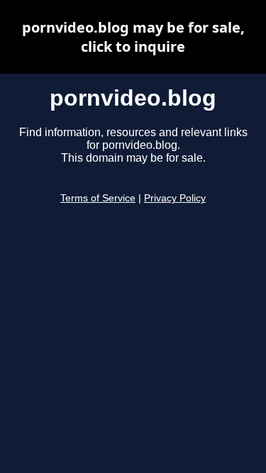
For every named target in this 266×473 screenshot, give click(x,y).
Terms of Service (97, 198)
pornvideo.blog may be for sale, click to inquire (133, 37)
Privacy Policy (175, 198)
